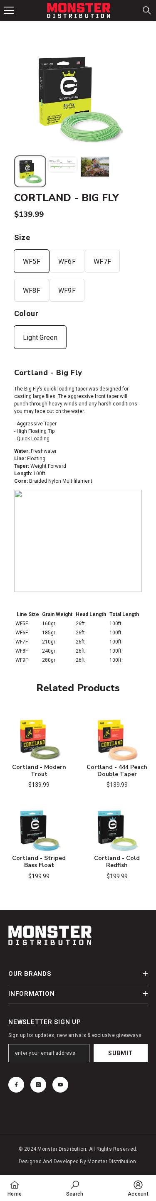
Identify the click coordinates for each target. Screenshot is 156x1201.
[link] (74, 1188)
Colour (26, 313)
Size (22, 237)
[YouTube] (60, 1085)
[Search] (147, 10)
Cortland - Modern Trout (39, 771)
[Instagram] (38, 1085)
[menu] (9, 10)
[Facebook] (16, 1085)
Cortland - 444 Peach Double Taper (117, 771)
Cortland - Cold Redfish (117, 862)
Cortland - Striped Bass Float (39, 862)
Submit (120, 1053)
